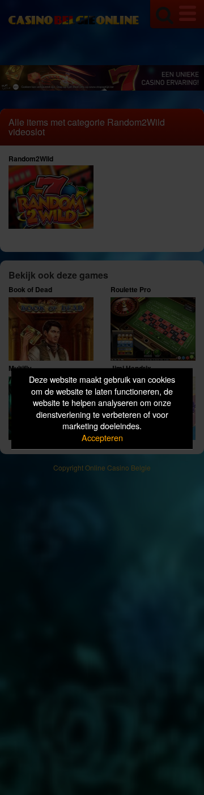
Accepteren (102, 437)
